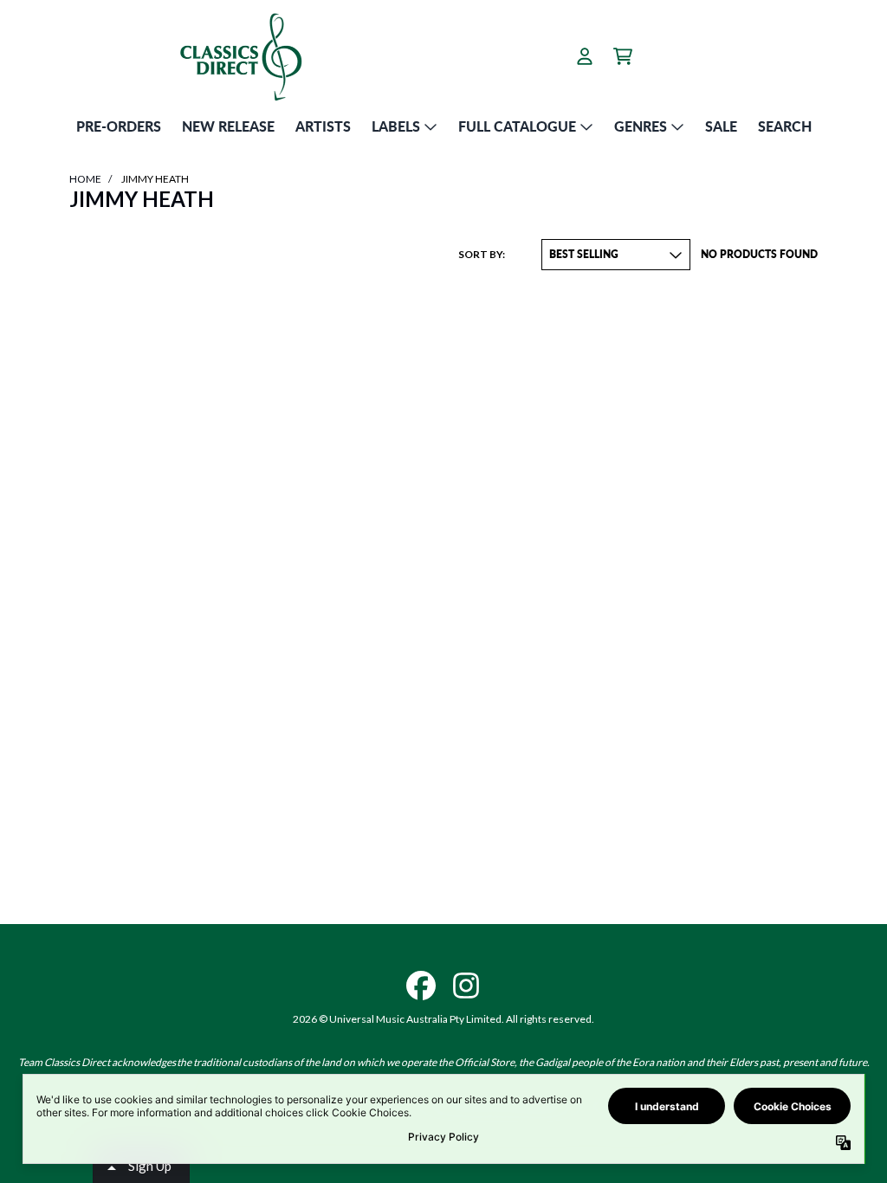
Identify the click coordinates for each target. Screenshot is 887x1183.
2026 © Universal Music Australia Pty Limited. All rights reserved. (443, 1018)
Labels (396, 126)
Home (85, 178)
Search (785, 126)
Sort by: (481, 254)
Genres (640, 126)
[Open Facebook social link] (421, 985)
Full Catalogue (517, 126)
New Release (228, 126)
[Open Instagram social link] (466, 985)
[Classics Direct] (240, 56)
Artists (323, 126)
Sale (721, 126)
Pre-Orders (118, 126)
